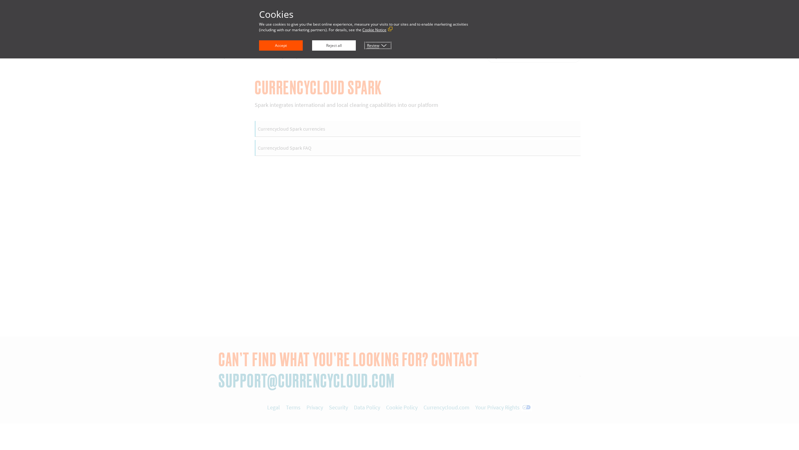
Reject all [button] (334, 45)
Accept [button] (281, 45)
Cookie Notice (374, 29)
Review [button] (373, 45)
